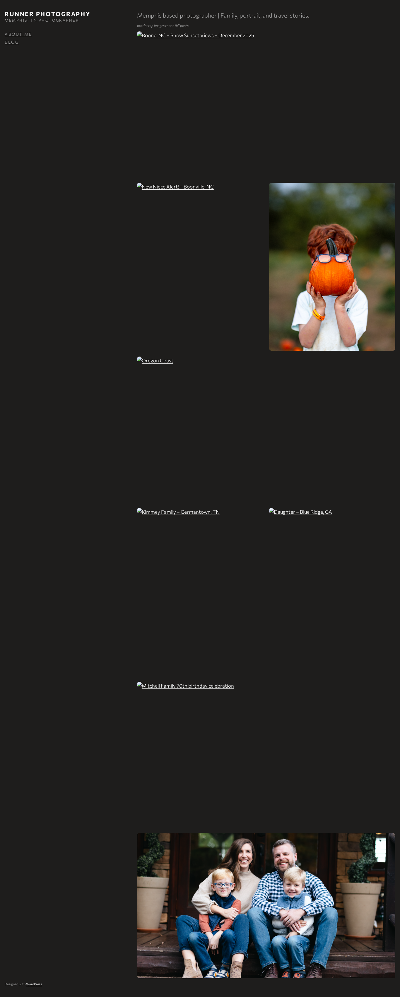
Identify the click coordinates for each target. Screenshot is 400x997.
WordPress (34, 984)
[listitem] (266, 104)
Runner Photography (47, 13)
